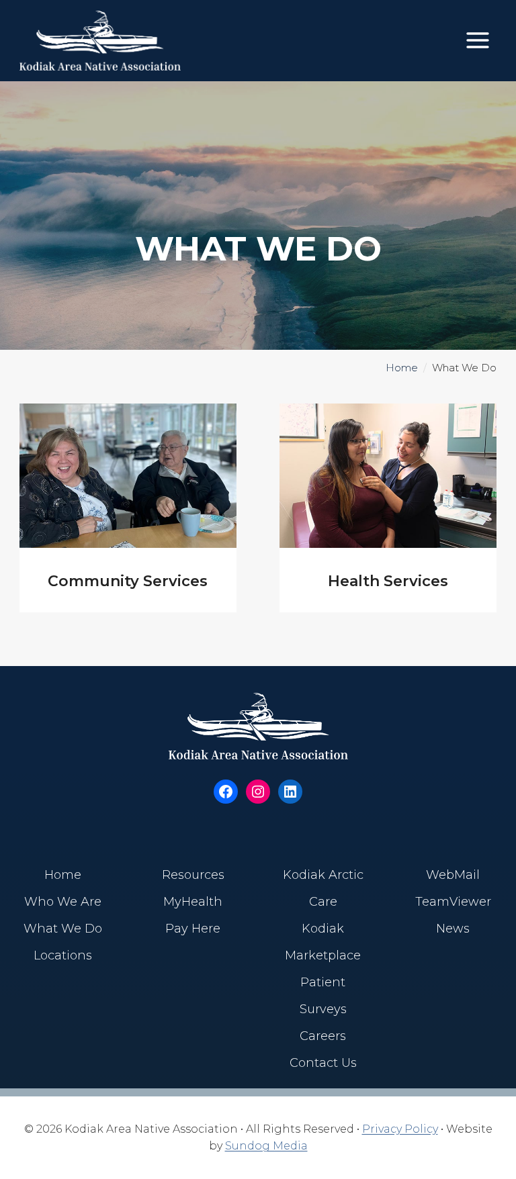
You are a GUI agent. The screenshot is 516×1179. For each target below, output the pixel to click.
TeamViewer (453, 901)
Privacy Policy (400, 1129)
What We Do (63, 928)
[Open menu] (477, 40)
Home (402, 367)
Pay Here (192, 928)
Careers (323, 1036)
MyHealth (192, 901)
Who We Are (62, 901)
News (453, 928)
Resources (193, 874)
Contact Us (323, 1062)
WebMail (453, 874)
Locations (63, 955)
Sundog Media (266, 1145)
